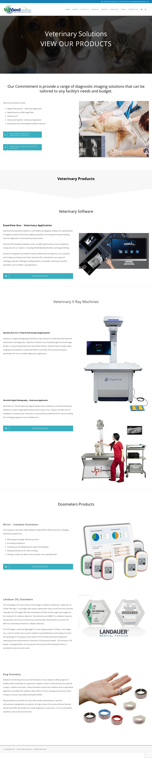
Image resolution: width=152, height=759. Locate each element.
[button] (145, 9)
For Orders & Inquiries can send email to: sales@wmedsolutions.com (125, 1)
